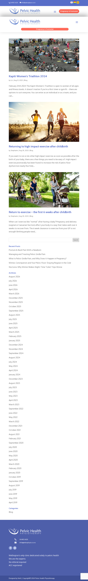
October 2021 (15, 430)
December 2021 (15, 426)
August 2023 (14, 383)
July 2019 (12, 489)
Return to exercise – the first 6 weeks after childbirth (40, 212)
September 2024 (16, 353)
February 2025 (15, 336)
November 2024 (16, 349)
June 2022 (13, 413)
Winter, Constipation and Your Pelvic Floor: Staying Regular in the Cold (40, 263)
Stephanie (14, 150)
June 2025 (13, 323)
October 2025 (15, 306)
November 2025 (16, 302)
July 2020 (13, 447)
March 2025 (14, 332)
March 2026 (14, 293)
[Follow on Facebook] (10, 548)
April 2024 (13, 370)
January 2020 (14, 472)
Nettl (19, 578)
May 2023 (13, 396)
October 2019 (15, 477)
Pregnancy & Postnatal (69, 11)
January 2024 (14, 374)
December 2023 (16, 379)
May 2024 (13, 366)
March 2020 (14, 464)
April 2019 (13, 502)
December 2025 (16, 298)
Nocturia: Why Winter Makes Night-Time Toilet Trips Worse (35, 267)
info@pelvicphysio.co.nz (28, 543)
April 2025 (13, 328)
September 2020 (16, 443)
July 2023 (13, 387)
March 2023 (14, 404)
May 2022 (13, 417)
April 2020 (13, 460)
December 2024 (16, 345)
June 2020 (13, 451)
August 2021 (14, 434)
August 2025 (14, 315)
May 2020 (13, 455)
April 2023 (13, 400)
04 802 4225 (24, 539)
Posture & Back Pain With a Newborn (25, 250)
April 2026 (13, 289)
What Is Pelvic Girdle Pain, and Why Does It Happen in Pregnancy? (37, 258)
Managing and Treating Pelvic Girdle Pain (27, 254)
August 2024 (14, 357)
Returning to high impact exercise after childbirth (38, 146)
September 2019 (16, 481)
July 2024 (13, 362)
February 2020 (15, 468)
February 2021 (15, 438)
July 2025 (13, 319)
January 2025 (14, 340)
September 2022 (16, 408)
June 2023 (13, 391)
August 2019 (14, 485)
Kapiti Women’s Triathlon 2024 (28, 76)
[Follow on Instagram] (15, 548)
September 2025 (16, 311)
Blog (25, 80)
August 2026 (14, 276)
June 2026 (13, 285)
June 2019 (13, 494)
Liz (12, 80)
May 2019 (13, 498)
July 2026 (13, 281)
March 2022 (14, 421)
